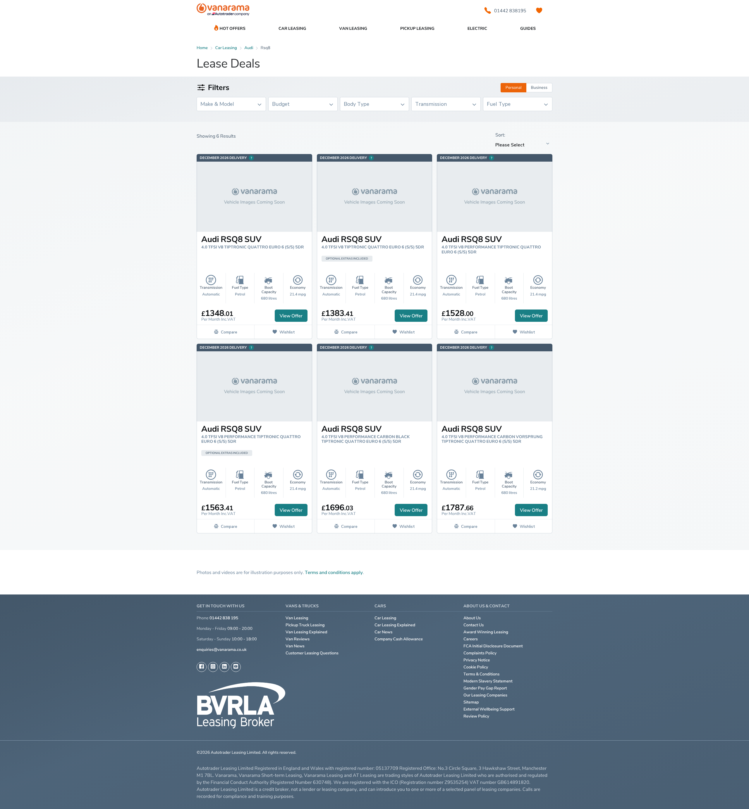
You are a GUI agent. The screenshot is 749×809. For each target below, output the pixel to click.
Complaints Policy (480, 653)
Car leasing (226, 47)
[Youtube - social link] (235, 667)
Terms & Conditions (481, 674)
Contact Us (473, 625)
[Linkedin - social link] (224, 667)
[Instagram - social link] (213, 667)
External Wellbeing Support (489, 709)
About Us (472, 618)
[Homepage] (223, 10)
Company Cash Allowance (398, 639)
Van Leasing (297, 618)
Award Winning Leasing (485, 632)
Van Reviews (298, 639)
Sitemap (471, 702)
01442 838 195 (223, 618)
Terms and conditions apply (334, 572)
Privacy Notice (476, 660)
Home (202, 47)
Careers (470, 639)
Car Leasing (385, 618)
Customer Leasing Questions (312, 653)
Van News (295, 646)
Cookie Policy (475, 667)
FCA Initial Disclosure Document (493, 646)
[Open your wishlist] (539, 10)
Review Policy (476, 716)
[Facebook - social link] (201, 667)
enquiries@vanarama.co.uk (222, 649)
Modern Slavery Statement (488, 681)
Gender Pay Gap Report (485, 688)
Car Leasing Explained (394, 625)
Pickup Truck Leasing (305, 625)
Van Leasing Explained (306, 632)
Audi (248, 47)
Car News (383, 632)
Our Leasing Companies (485, 695)
